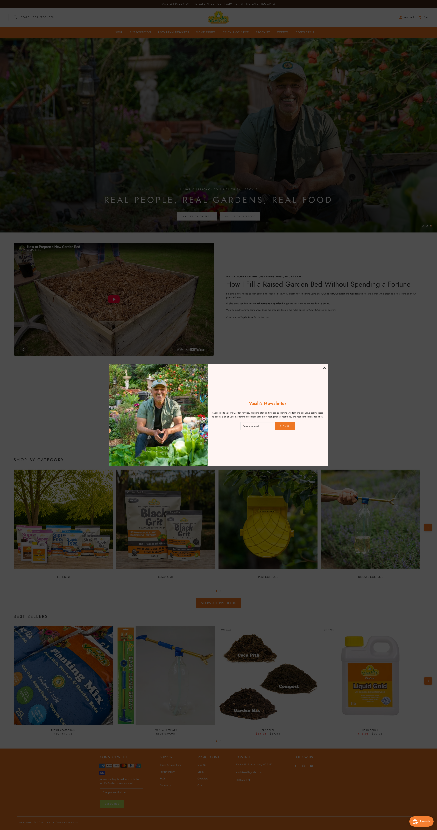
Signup (285, 426)
